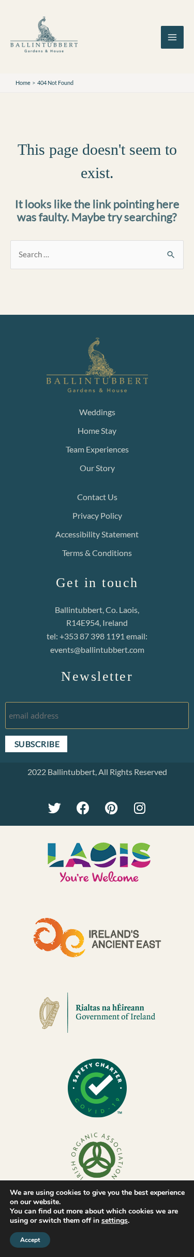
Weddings (97, 412)
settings (114, 1220)
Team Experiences (97, 449)
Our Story (97, 468)
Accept (30, 1240)
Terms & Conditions (97, 553)
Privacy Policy (97, 515)
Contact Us (97, 497)
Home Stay (97, 430)
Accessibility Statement (97, 534)
